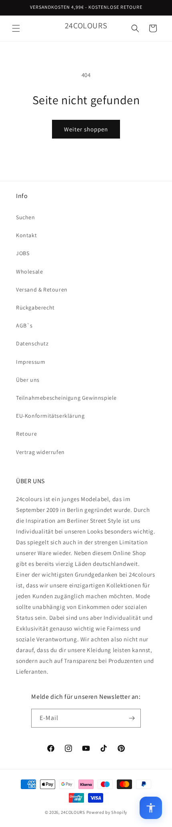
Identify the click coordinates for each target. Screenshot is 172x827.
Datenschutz (32, 343)
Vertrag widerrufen (40, 452)
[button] (16, 28)
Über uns (28, 379)
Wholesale (29, 271)
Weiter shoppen (86, 129)
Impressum (30, 361)
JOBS (22, 253)
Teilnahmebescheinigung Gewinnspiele (66, 397)
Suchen (25, 217)
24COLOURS (73, 812)
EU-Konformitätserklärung (50, 415)
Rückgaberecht (35, 307)
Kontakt (26, 235)
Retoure (26, 433)
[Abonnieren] (131, 718)
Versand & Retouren (42, 289)
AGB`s (24, 325)
